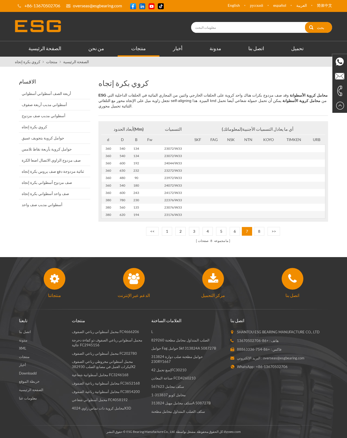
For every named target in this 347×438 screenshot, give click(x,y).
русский (256, 5)
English (234, 5)
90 (136, 178)
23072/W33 (173, 148)
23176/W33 (173, 215)
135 (136, 207)
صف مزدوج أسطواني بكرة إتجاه (47, 182)
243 (136, 193)
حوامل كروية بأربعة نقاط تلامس (47, 149)
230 (136, 200)
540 (122, 148)
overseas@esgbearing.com (97, 5)
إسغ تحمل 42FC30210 (169, 370)
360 (108, 148)
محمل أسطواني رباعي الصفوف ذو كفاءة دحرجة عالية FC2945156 (107, 342)
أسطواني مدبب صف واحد (42, 204)
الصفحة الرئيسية (44, 48)
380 (108, 200)
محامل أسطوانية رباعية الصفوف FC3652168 (106, 383)
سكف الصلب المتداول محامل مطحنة (178, 411)
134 (136, 148)
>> (274, 231)
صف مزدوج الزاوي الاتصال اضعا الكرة (51, 160)
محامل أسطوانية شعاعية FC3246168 (100, 375)
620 (122, 215)
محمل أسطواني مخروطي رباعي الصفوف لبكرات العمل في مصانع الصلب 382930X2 (104, 364)
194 (136, 215)
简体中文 (324, 5)
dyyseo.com (232, 432)
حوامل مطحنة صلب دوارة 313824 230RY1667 (177, 359)
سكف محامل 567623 (167, 386)
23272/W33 (173, 170)
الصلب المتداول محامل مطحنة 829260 (180, 340)
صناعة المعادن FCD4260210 (173, 378)
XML (22, 348)
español (279, 5)
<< (152, 231)
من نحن (96, 48)
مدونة (215, 48)
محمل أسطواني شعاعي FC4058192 (100, 400)
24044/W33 (173, 163)
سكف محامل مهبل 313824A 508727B (181, 403)
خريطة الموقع (29, 381)
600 (122, 163)
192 (136, 163)
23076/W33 (173, 207)
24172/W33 (173, 193)
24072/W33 (173, 185)
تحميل (297, 48)
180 (136, 185)
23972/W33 (173, 178)
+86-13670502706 (253, 340)
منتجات (138, 48)
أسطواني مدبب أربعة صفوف (44, 104)
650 (122, 170)
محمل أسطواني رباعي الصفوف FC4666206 (105, 332)
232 (136, 170)
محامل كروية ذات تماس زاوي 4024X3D (101, 408)
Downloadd (28, 373)
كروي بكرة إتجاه (27, 61)
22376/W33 (173, 200)
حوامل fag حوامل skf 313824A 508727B (183, 348)
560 (122, 207)
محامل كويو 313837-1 (168, 395)
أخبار (177, 48)
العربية (301, 5)
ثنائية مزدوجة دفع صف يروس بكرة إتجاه (53, 171)
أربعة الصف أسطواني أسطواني (46, 93)
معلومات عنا (28, 398)
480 (122, 178)
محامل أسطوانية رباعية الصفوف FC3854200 (106, 391)
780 (122, 200)
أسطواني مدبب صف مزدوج (43, 115)
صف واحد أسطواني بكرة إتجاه (45, 193)
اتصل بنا (256, 48)
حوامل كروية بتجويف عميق (43, 138)
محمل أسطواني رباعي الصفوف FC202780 (104, 353)
